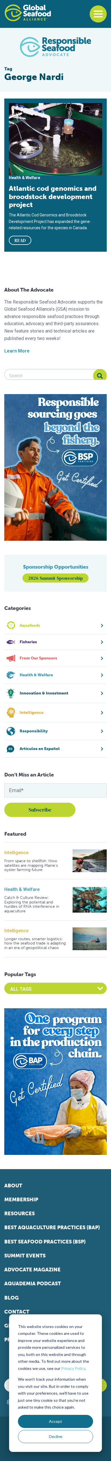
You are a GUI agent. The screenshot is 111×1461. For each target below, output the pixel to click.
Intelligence (16, 852)
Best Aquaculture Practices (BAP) (52, 1227)
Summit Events (25, 1256)
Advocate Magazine (32, 1270)
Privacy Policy (73, 1368)
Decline (55, 1436)
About (13, 1186)
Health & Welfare (22, 889)
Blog (11, 1298)
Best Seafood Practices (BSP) (45, 1242)
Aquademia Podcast (32, 1283)
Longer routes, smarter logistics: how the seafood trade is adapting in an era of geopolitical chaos (35, 943)
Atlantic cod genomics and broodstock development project (52, 196)
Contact (16, 1312)
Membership (21, 1199)
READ (20, 240)
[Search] (100, 376)
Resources (19, 1213)
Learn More (17, 351)
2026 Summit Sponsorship (55, 578)
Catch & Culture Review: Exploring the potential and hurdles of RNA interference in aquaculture (31, 904)
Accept (55, 1421)
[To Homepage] (27, 13)
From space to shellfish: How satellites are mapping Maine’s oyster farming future (31, 865)
